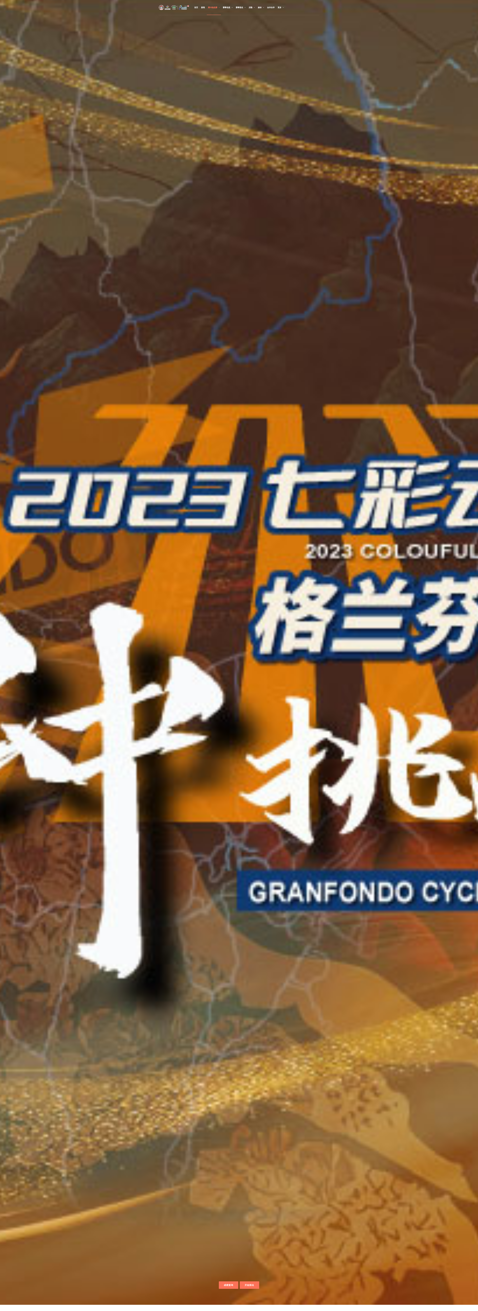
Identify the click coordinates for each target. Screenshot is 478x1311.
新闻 (203, 7)
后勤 (250, 7)
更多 (279, 7)
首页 (196, 7)
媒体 (260, 7)
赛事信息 (226, 7)
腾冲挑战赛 (212, 7)
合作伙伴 (271, 7)
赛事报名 (239, 7)
